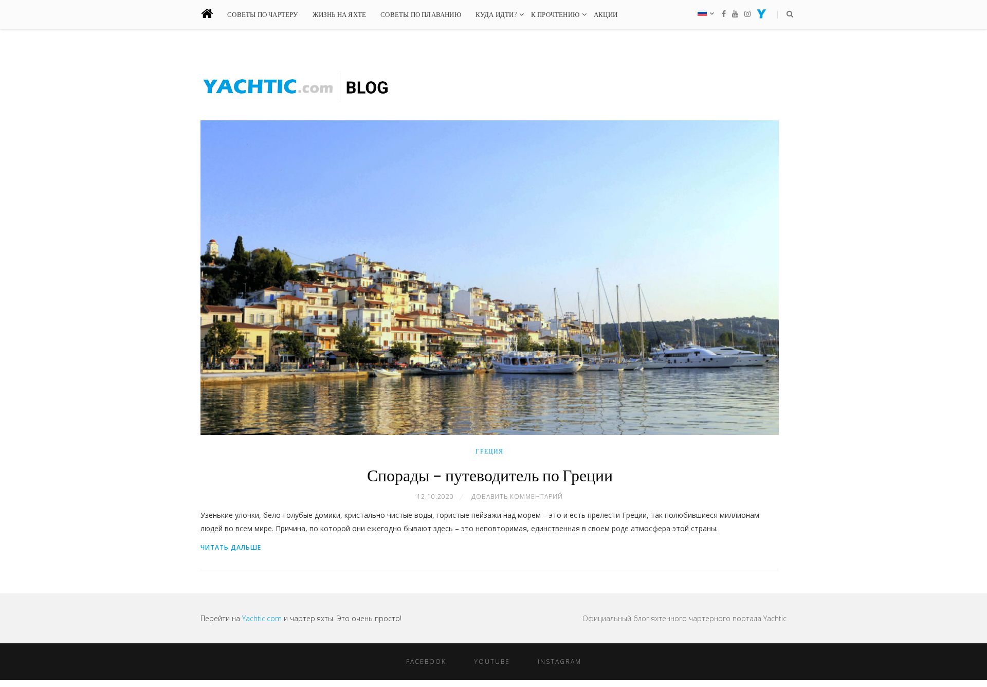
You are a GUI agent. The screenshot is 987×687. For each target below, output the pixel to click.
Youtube (492, 661)
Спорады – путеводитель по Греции (490, 475)
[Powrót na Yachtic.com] (761, 16)
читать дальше (230, 547)
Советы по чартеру (262, 14)
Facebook (426, 661)
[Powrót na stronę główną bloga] (213, 15)
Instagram (559, 661)
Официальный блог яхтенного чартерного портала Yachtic (684, 618)
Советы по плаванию (420, 14)
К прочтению (555, 14)
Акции (605, 14)
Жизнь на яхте (340, 14)
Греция (489, 451)
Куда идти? (496, 14)
